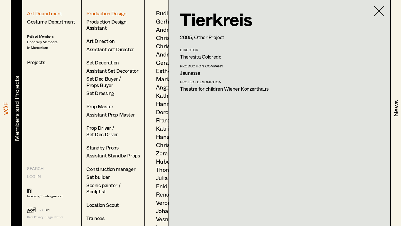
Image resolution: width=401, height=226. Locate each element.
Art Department (44, 13)
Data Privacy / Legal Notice (45, 217)
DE (41, 209)
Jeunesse (190, 73)
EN (48, 209)
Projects (36, 62)
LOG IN (34, 176)
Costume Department (51, 22)
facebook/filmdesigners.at (45, 196)
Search (35, 168)
